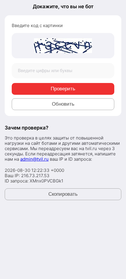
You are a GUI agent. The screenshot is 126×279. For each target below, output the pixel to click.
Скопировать (63, 194)
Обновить (63, 104)
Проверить (63, 89)
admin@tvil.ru (34, 159)
